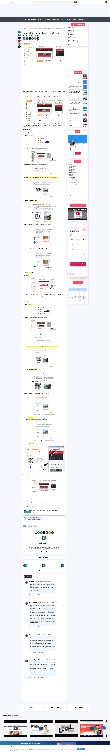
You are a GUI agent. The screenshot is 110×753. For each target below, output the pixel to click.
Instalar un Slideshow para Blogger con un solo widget (74, 81)
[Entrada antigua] (62, 565)
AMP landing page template (72, 167)
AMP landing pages (72, 172)
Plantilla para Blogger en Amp (74, 113)
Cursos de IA (46, 19)
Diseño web (81, 19)
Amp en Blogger (72, 186)
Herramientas (31, 19)
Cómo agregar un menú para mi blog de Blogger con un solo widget (75, 109)
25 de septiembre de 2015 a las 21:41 (44, 581)
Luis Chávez (43, 543)
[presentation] (104, 727)
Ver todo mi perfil (78, 155)
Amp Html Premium (72, 184)
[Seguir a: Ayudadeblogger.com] (41, 551)
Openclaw (70, 43)
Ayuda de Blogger (9, 1)
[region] (55, 10)
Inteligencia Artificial (70, 19)
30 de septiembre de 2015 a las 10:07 (48, 602)
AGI (62, 19)
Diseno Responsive (34, 526)
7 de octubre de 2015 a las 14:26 (47, 660)
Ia (68, 33)
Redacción (32, 581)
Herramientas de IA (72, 31)
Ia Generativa (70, 34)
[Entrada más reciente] (25, 565)
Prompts (70, 44)
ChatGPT (70, 28)
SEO (39, 19)
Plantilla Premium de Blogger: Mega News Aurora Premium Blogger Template (74, 98)
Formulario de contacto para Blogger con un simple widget (74, 119)
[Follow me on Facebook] (43, 551)
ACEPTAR (81, 748)
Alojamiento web (72, 180)
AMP (70, 164)
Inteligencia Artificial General (73, 37)
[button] (19, 32)
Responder (33, 594)
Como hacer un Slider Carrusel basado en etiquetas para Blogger (74, 103)
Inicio (24, 19)
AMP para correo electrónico (72, 175)
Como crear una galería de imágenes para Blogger (74, 76)
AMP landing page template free (72, 170)
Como (29, 526)
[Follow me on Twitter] (46, 551)
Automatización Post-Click (73, 197)
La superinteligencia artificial (73, 41)
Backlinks (70, 200)
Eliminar (41, 594)
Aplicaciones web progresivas (72, 194)
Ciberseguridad (56, 19)
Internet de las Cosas (72, 38)
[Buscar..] (75, 2)
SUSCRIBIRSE (27, 512)
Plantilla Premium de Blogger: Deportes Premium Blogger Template (74, 92)
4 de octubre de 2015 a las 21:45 (42, 634)
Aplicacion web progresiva (73, 190)
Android (70, 188)
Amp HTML (71, 182)
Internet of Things (71, 40)
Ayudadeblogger (33, 602)
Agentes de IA (71, 27)
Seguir (77, 153)
